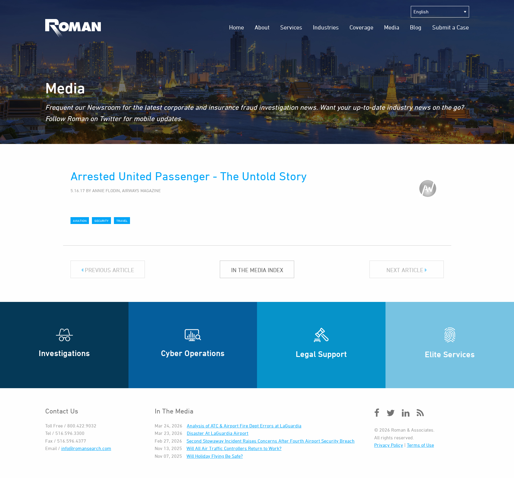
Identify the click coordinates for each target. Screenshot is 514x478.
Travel (122, 220)
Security (101, 220)
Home (236, 27)
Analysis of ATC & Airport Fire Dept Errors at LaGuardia (244, 425)
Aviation (80, 220)
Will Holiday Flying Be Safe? (215, 456)
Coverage (361, 27)
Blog (415, 27)
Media (391, 27)
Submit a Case (450, 27)
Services (291, 27)
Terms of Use (420, 445)
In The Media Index (257, 270)
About (262, 27)
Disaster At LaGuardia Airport (217, 433)
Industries (326, 27)
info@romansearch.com (86, 448)
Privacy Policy (388, 445)
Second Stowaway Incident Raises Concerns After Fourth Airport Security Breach (271, 440)
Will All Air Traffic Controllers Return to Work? (234, 448)
